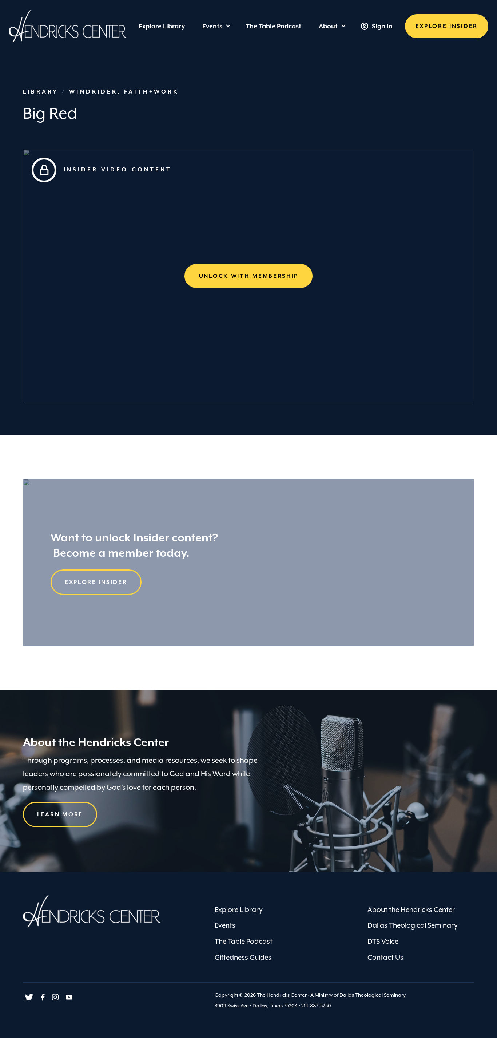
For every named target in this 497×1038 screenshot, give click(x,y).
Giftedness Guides (243, 957)
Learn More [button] (60, 814)
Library (42, 91)
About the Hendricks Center (411, 909)
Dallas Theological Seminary (412, 925)
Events (212, 26)
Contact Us (385, 957)
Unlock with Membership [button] (248, 276)
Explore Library (239, 909)
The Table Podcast (244, 941)
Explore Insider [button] (96, 582)
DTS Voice (382, 941)
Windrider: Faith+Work (124, 91)
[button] (447, 26)
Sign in (382, 26)
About (328, 26)
